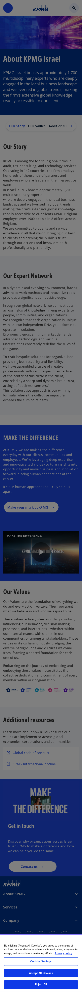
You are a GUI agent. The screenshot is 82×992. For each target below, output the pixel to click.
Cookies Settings (41, 961)
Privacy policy (63, 953)
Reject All (41, 984)
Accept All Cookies (41, 973)
